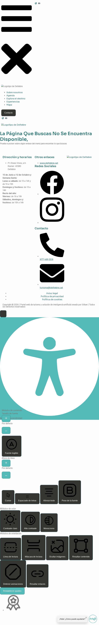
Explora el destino (15, 98)
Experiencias (13, 101)
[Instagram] (52, 222)
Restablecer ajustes (12, 591)
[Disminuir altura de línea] (6, 475)
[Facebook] (52, 194)
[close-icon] (16, 80)
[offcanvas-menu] (16, 35)
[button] (3, 313)
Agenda (10, 95)
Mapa (9, 104)
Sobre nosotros (14, 92)
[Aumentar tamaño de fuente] (6, 418)
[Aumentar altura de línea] (6, 463)
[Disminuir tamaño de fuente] (6, 430)
